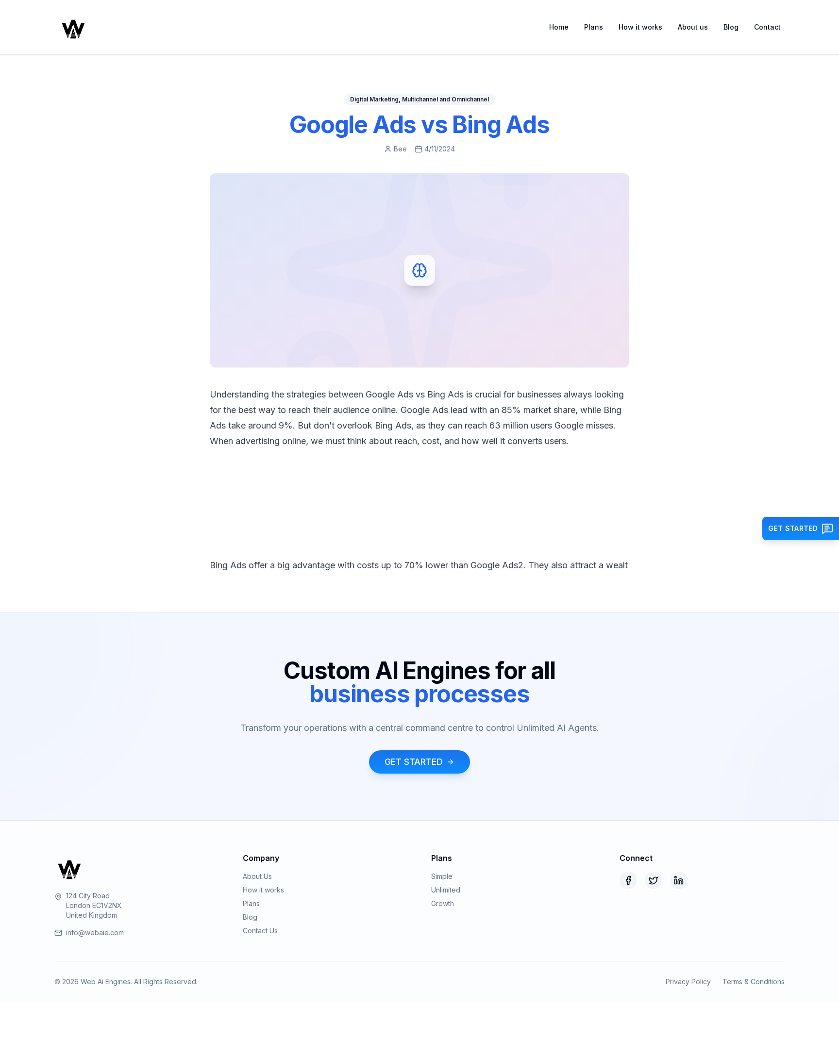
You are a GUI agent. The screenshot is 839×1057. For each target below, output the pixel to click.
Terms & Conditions (753, 981)
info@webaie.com (95, 932)
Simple (442, 876)
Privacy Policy (688, 981)
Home (559, 27)
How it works (640, 27)
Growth (442, 903)
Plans (593, 27)
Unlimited (445, 890)
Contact (767, 27)
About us (693, 27)
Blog (730, 27)
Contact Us (260, 930)
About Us (257, 876)
